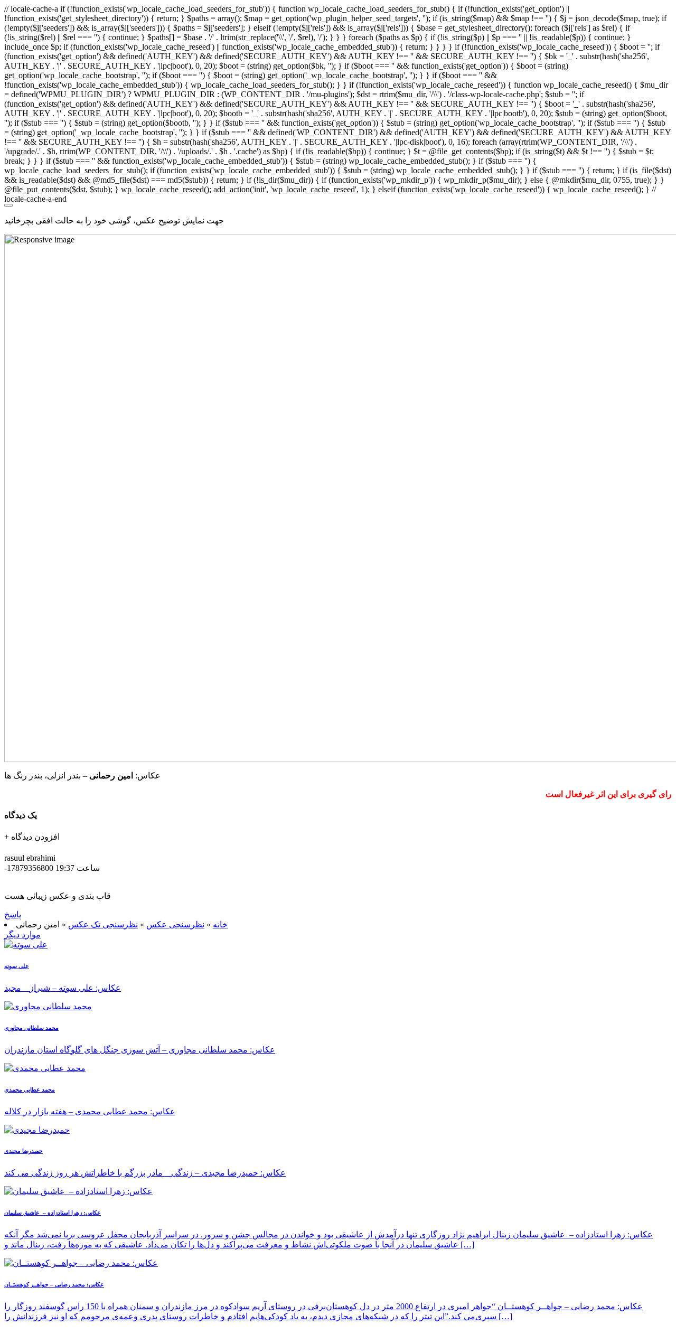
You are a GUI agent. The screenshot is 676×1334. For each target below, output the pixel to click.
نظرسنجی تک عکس (103, 924)
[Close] (8, 205)
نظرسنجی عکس (175, 924)
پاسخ (12, 914)
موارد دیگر (22, 934)
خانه (220, 924)
